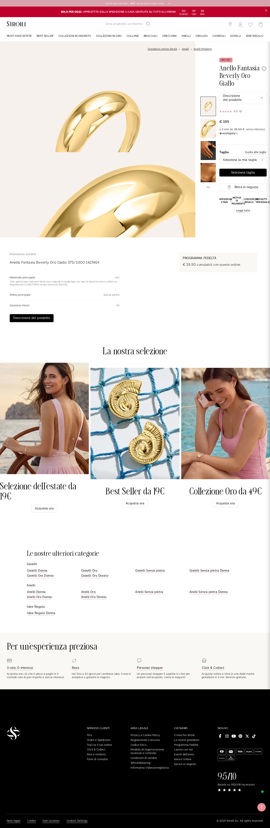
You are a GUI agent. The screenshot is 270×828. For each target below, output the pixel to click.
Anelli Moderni (203, 49)
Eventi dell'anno (184, 754)
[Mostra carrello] (260, 24)
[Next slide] (208, 186)
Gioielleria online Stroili (162, 49)
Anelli (185, 49)
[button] (243, 204)
